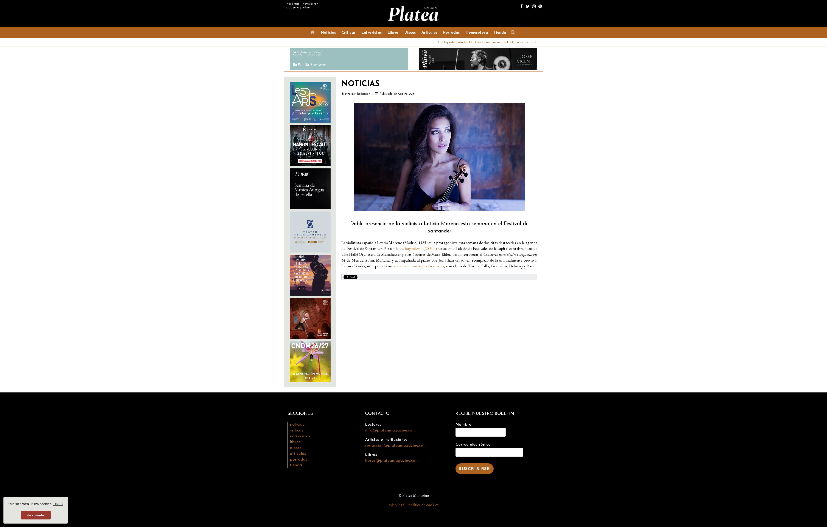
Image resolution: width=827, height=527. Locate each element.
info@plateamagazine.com (390, 430)
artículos (298, 454)
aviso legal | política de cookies (413, 504)
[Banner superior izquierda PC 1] (349, 58)
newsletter (310, 4)
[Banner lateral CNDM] (310, 361)
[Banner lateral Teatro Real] (310, 145)
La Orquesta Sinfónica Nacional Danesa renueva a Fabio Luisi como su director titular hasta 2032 (473, 42)
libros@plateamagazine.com (392, 461)
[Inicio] (313, 32)
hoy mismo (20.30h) (421, 248)
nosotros (292, 4)
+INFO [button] (58, 504)
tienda (296, 465)
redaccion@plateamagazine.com (396, 446)
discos (295, 448)
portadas (298, 460)
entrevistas (300, 436)
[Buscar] (514, 32)
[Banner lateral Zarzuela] (310, 231)
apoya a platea (298, 7)
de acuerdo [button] (35, 515)
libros (295, 442)
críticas (296, 430)
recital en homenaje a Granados (418, 266)
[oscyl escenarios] (310, 317)
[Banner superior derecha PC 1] (478, 58)
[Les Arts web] (310, 102)
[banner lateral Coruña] (310, 274)
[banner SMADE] (310, 188)
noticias (297, 425)
